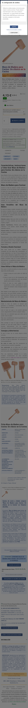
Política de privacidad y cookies (14, 29)
